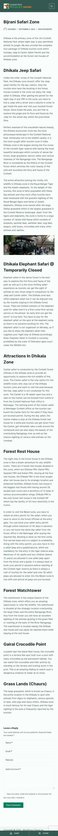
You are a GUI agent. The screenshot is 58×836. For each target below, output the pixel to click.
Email (9, 751)
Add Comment (13, 769)
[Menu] (51, 6)
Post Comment (13, 805)
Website (9, 760)
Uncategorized (45, 29)
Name (9, 742)
